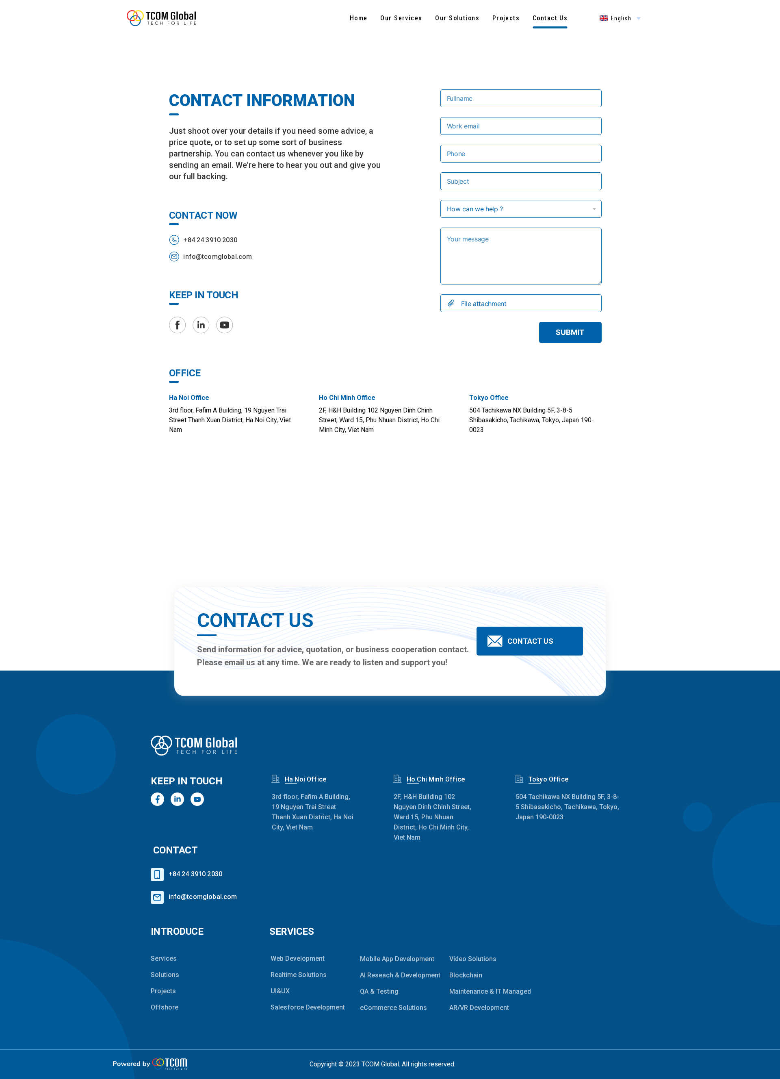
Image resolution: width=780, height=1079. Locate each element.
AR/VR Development (479, 1008)
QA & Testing (379, 991)
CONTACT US (530, 641)
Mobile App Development (393, 959)
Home (359, 18)
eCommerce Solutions (393, 1008)
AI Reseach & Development (393, 975)
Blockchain (465, 975)
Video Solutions (472, 959)
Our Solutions (457, 18)
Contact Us (550, 18)
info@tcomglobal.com (217, 257)
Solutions (165, 975)
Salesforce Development (304, 1007)
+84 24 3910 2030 (210, 240)
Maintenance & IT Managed (482, 991)
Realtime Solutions (299, 975)
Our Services (401, 18)
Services (164, 958)
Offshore (164, 1007)
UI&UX (280, 991)
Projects (506, 18)
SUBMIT (570, 332)
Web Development (298, 958)
